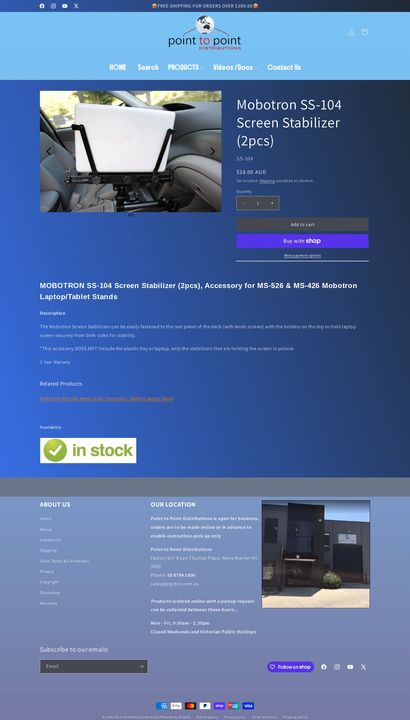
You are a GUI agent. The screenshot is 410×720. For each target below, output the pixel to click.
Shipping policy (295, 717)
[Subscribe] (141, 666)
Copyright (49, 582)
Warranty (49, 603)
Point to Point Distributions (137, 717)
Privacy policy (235, 717)
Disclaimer (50, 592)
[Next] (213, 151)
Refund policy (207, 717)
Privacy (46, 571)
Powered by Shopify (175, 717)
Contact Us (50, 540)
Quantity (244, 191)
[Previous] (48, 151)
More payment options (302, 255)
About (46, 529)
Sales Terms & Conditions (64, 561)
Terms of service (264, 717)
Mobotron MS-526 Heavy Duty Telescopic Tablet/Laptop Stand (106, 398)
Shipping (267, 180)
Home (45, 518)
